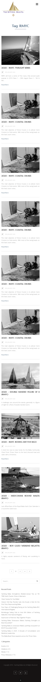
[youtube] (25, 672)
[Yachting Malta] (13, 18)
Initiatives (4, 649)
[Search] (37, 581)
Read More (5, 85)
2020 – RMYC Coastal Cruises (16, 122)
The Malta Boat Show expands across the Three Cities (18, 636)
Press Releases (6, 655)
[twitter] (20, 672)
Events (3, 646)
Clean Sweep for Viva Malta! (10, 599)
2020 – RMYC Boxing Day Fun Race (19, 442)
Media (3, 652)
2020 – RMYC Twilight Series (15, 68)
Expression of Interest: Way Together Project (16, 618)
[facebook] (15, 672)
